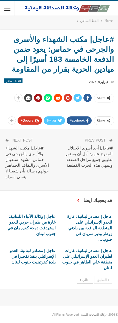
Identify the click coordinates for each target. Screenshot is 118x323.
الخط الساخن (13, 81)
